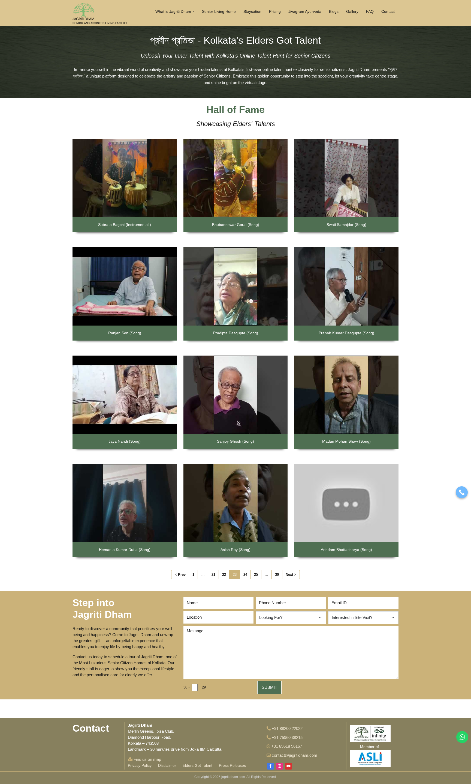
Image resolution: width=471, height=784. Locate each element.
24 (245, 575)
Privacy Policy (140, 765)
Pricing (275, 11)
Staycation (252, 11)
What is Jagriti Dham (173, 11)
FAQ (370, 11)
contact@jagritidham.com (294, 755)
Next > (291, 575)
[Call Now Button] (462, 492)
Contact (388, 11)
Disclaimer (167, 765)
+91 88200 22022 (287, 728)
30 (277, 575)
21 (213, 575)
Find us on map (146, 759)
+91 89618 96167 (286, 746)
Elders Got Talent (197, 765)
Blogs (334, 11)
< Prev (180, 575)
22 (224, 575)
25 (256, 575)
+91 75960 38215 (287, 737)
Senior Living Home (219, 11)
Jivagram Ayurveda (304, 11)
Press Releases (232, 765)
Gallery (352, 11)
